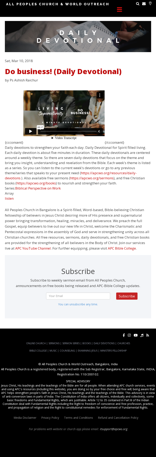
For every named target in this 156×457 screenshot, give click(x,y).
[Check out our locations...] (150, 3)
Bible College (38, 350)
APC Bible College (122, 248)
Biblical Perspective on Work (38, 188)
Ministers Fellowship (113, 350)
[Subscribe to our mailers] (144, 3)
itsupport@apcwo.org (113, 429)
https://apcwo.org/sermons (92, 178)
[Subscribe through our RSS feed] (147, 335)
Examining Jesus (88, 350)
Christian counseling (71, 451)
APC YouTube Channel (33, 248)
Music (53, 350)
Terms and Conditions (78, 418)
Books (86, 343)
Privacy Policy (50, 418)
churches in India (81, 443)
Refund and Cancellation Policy (118, 418)
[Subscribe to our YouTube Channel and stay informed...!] (136, 335)
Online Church (36, 343)
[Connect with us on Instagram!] (129, 335)
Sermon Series (71, 343)
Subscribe (127, 296)
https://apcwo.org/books (36, 183)
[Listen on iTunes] (141, 335)
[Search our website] (137, 3)
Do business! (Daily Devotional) (63, 71)
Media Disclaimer (25, 418)
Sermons (54, 343)
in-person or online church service (74, 436)
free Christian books (47, 447)
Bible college (87, 447)
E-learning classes (129, 447)
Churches (123, 343)
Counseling (67, 350)
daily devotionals (69, 447)
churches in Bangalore (53, 443)
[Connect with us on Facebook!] (124, 335)
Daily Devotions (104, 343)
